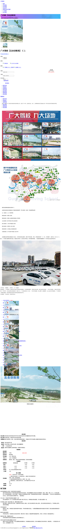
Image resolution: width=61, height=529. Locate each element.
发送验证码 (6, 80)
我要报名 (2, 96)
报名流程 (5, 91)
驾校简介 (5, 86)
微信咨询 (6, 63)
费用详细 (5, 92)
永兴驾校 (5, 12)
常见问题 (5, 94)
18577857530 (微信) (14, 63)
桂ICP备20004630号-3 (38, 527)
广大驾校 (5, 10)
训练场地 (5, 88)
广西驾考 (2, 1)
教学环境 (5, 85)
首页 (4, 3)
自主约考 (5, 7)
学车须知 (5, 5)
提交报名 (7, 83)
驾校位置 (5, 89)
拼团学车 (6, 9)
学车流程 (5, 6)
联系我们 (34, 526)
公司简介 (24, 526)
